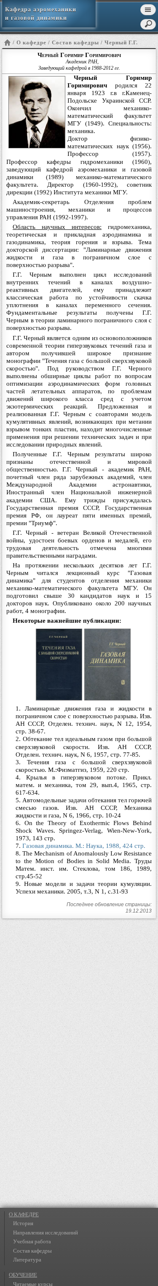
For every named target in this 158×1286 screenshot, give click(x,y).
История (23, 1223)
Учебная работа (32, 1241)
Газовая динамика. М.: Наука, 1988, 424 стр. (83, 845)
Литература (27, 1259)
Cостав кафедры (75, 42)
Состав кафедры (32, 1251)
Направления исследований (45, 1232)
